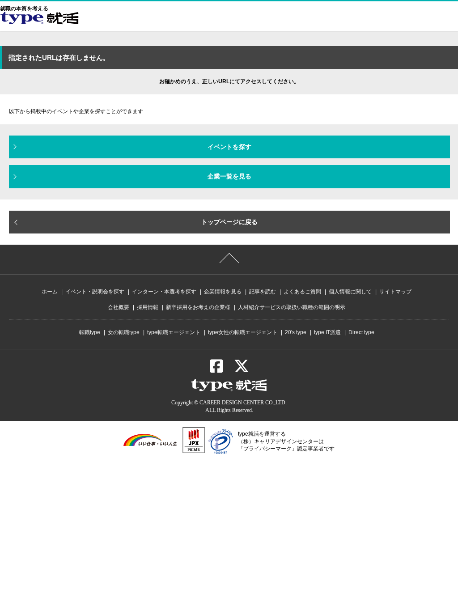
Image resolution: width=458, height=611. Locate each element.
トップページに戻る (229, 221)
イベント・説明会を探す (94, 292)
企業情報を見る (223, 292)
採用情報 (147, 307)
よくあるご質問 (302, 292)
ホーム (50, 292)
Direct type (361, 332)
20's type (295, 332)
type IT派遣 (327, 332)
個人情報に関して (350, 292)
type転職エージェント (173, 332)
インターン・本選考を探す (164, 292)
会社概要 (118, 307)
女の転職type (124, 332)
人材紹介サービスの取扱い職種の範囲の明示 (291, 307)
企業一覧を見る (229, 176)
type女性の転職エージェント (242, 332)
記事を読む (262, 292)
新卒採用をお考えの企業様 (198, 307)
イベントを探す (229, 146)
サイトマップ (395, 292)
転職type (89, 332)
